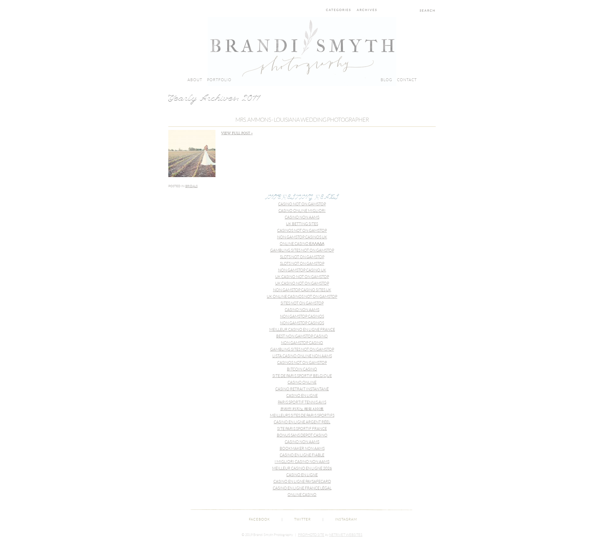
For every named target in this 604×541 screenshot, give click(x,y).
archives (367, 10)
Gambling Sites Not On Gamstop (302, 250)
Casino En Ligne (302, 395)
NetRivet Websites (345, 535)
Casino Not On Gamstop (302, 204)
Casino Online (302, 382)
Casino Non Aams (302, 310)
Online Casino (302, 495)
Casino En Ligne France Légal (302, 488)
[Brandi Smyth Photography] (302, 84)
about (194, 80)
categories (338, 10)
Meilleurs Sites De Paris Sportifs (302, 415)
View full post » (237, 133)
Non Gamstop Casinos (302, 316)
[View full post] (191, 153)
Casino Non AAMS (302, 217)
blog (386, 80)
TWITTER (302, 519)
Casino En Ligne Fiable (302, 455)
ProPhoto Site (311, 535)
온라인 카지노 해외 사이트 (302, 409)
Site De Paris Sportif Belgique (302, 376)
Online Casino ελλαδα (302, 244)
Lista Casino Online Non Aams (302, 356)
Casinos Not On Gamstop (302, 230)
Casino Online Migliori (302, 211)
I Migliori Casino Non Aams (302, 462)
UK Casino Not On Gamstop (302, 277)
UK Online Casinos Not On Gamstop (302, 296)
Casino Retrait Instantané (302, 389)
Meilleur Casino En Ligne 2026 (302, 468)
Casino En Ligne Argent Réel (302, 422)
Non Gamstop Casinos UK (302, 237)
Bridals (191, 186)
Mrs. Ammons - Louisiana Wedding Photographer (302, 120)
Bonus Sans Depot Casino (302, 435)
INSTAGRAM (346, 519)
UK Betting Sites (302, 224)
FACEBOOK (259, 519)
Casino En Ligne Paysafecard (302, 481)
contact (407, 80)
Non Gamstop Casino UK (302, 270)
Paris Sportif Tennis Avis (302, 402)
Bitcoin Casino (302, 369)
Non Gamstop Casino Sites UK (302, 290)
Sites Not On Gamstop (302, 303)
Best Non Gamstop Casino (302, 336)
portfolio (219, 80)
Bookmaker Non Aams (302, 448)
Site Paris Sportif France (302, 429)
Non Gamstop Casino (302, 343)
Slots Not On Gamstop (302, 257)
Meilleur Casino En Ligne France (302, 329)
